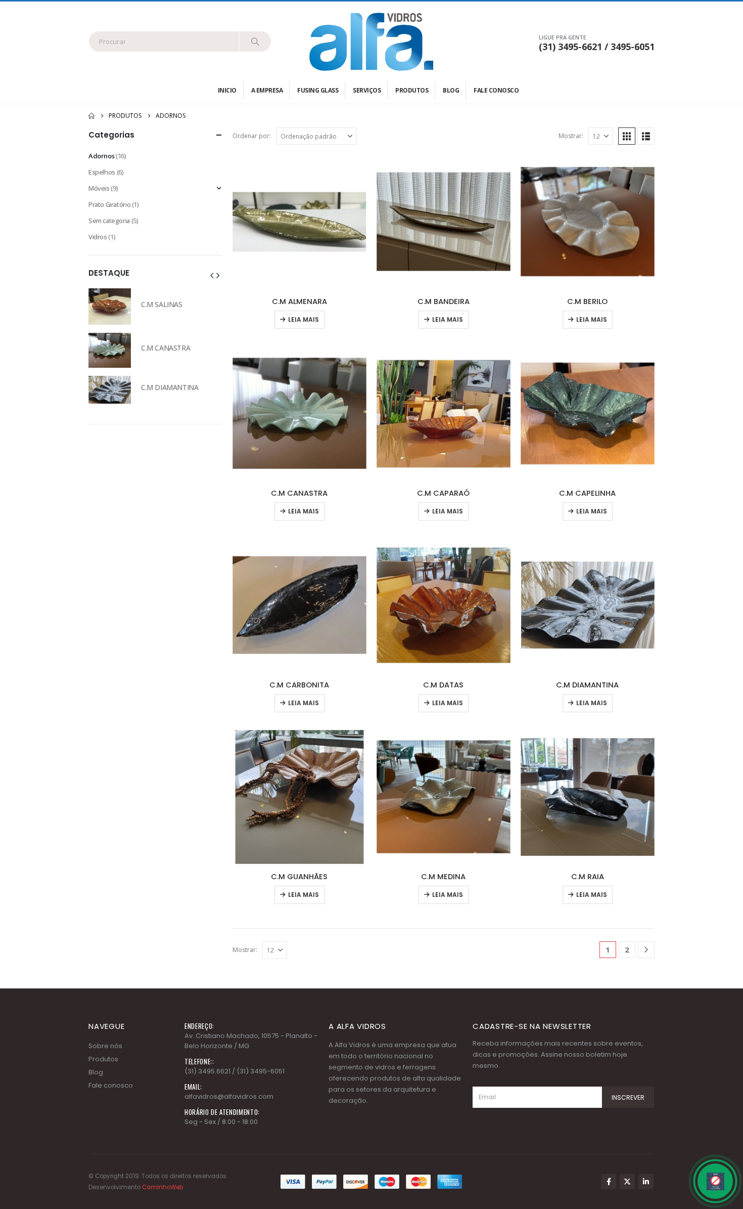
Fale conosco (496, 90)
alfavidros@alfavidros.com (228, 1096)
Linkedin (646, 1181)
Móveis (99, 188)
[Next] (646, 949)
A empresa (267, 90)
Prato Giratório (109, 204)
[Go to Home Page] (91, 115)
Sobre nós (105, 1046)
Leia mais (303, 319)
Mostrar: (571, 136)
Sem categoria (109, 220)
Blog (451, 90)
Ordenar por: (252, 136)
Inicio (227, 90)
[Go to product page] (299, 222)
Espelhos (101, 172)
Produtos (411, 90)
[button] (626, 136)
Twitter (627, 1181)
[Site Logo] (371, 41)
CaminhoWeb (162, 1187)
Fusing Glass (317, 90)
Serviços (367, 90)
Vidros (97, 236)
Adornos (101, 155)
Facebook (608, 1181)
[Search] (255, 41)
